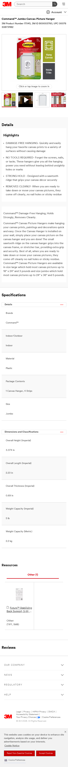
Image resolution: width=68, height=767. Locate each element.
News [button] (8, 675)
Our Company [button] (14, 665)
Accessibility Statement (27, 714)
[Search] (54, 4)
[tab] (33, 575)
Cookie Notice (11, 746)
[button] (15, 760)
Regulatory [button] (13, 685)
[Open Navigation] (63, 4)
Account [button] (56, 12)
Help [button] (7, 695)
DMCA (51, 712)
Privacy (26, 712)
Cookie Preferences (51, 717)
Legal (18, 712)
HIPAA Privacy (39, 712)
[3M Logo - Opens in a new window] (7, 4)
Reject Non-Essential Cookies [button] (19, 753)
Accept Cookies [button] (46, 753)
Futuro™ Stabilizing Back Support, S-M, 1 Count (19, 610)
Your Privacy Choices (26, 717)
